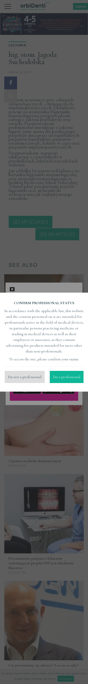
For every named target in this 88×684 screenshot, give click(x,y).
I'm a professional (66, 376)
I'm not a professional (24, 376)
